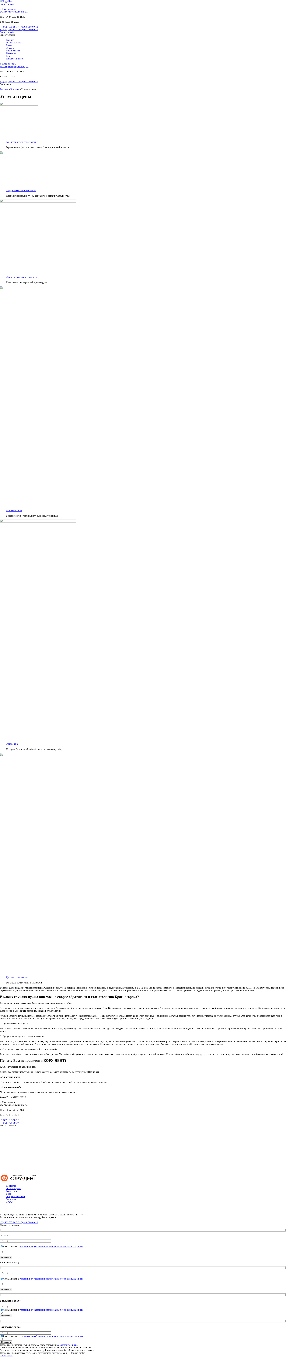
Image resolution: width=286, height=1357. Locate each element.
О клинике (11, 1199)
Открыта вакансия (15, 1196)
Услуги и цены (13, 42)
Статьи (9, 1202)
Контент (14, 89)
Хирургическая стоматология (21, 190)
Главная (10, 40)
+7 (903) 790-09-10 (28, 27)
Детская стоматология (17, 977)
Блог (8, 56)
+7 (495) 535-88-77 (9, 27)
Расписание (12, 1191)
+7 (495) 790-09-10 (9, 1122)
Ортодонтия (12, 744)
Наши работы (13, 50)
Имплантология (14, 510)
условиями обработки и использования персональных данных (51, 1246)
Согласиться (6, 1355)
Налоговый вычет (15, 58)
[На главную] (6, 1)
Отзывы (10, 48)
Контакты (11, 53)
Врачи (9, 45)
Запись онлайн (7, 4)
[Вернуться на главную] (18, 1180)
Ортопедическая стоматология (21, 277)
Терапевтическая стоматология (22, 142)
